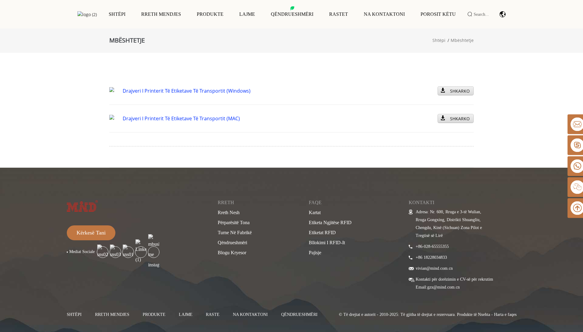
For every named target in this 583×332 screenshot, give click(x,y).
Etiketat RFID (322, 232)
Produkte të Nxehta (473, 314)
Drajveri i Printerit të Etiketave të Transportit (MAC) (181, 118)
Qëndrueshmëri (292, 14)
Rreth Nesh (229, 212)
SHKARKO (460, 91)
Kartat (315, 212)
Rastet (338, 14)
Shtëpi (117, 14)
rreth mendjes (112, 314)
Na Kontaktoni (384, 14)
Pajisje (315, 252)
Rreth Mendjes (161, 14)
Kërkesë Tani (91, 233)
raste (213, 314)
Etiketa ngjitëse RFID (330, 222)
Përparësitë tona (234, 222)
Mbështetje (462, 40)
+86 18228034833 (431, 257)
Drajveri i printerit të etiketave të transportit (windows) (187, 90)
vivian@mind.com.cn (434, 268)
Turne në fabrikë (235, 232)
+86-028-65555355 (432, 246)
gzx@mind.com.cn (443, 287)
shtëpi (74, 314)
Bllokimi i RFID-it (327, 242)
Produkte (210, 14)
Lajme (247, 14)
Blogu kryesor (232, 252)
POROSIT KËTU (438, 14)
